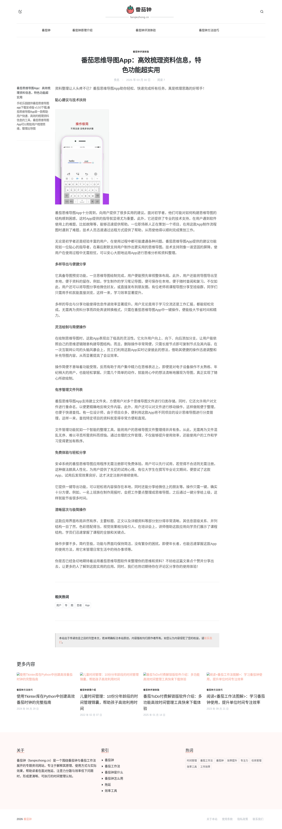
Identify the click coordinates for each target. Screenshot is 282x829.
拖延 (108, 784)
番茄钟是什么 (114, 772)
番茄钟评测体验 (141, 52)
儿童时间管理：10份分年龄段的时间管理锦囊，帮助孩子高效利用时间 (109, 702)
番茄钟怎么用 (114, 778)
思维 (79, 605)
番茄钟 (109, 760)
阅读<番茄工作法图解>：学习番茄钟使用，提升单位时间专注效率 (236, 699)
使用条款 (227, 819)
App (87, 605)
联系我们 (258, 819)
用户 (58, 605)
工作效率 (205, 766)
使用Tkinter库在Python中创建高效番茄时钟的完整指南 (46, 699)
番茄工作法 (112, 766)
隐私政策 (242, 819)
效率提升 (232, 760)
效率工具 (111, 790)
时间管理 (192, 760)
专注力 (244, 760)
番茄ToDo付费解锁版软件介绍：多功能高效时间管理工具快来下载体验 (172, 702)
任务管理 (256, 760)
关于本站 (212, 819)
